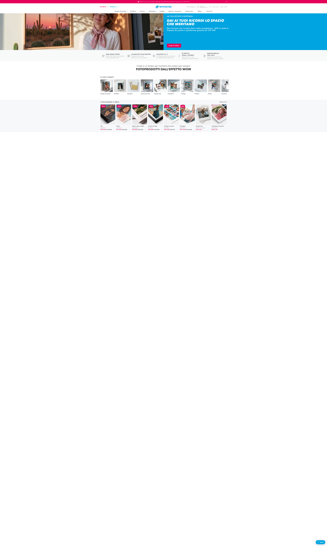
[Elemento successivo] (228, 87)
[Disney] (200, 11)
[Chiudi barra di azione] (226, 1)
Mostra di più (223, 102)
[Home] (163, 6)
